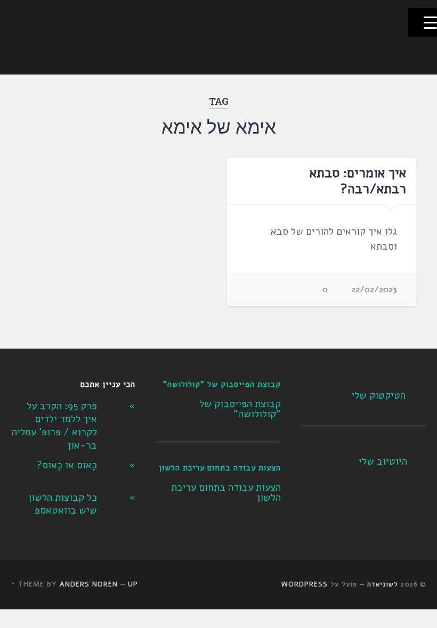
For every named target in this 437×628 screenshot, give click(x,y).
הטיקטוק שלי (378, 395)
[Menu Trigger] (422, 22)
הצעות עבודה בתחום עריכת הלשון (220, 467)
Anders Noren (89, 584)
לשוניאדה (382, 584)
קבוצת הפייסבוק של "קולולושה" (222, 384)
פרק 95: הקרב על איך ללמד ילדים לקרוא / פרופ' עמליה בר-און (54, 425)
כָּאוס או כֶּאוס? (67, 465)
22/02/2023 (374, 289)
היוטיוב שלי (383, 461)
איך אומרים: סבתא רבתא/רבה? (358, 181)
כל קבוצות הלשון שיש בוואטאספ (62, 504)
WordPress (304, 584)
